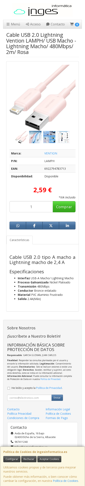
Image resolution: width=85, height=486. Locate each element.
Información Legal (58, 409)
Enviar (57, 397)
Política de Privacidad (50, 379)
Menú (15, 24)
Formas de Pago (57, 418)
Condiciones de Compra (23, 418)
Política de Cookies (65, 481)
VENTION (50, 153)
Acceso (35, 24)
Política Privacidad (19, 414)
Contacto (57, 24)
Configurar (12, 459)
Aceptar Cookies (49, 459)
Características (19, 240)
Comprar (64, 206)
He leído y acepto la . (37, 388)
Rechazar (29, 459)
